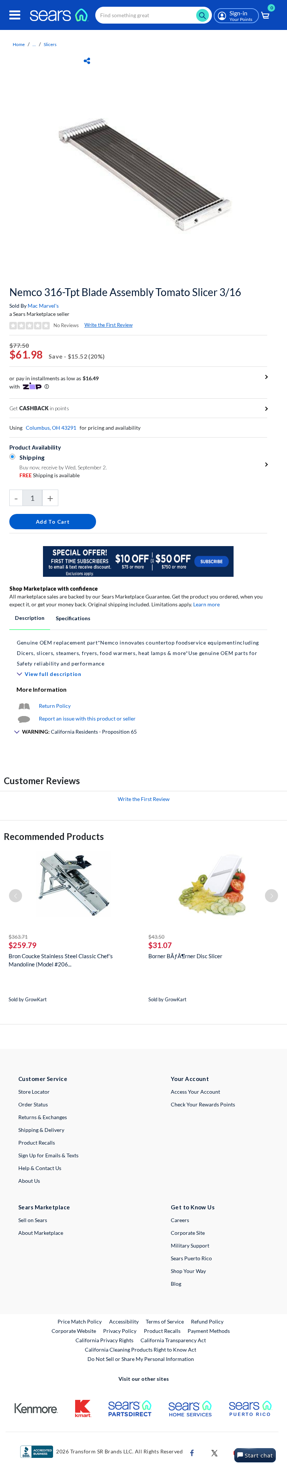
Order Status (33, 1104)
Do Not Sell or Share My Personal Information (140, 1359)
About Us (29, 1181)
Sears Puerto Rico (191, 1258)
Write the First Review (108, 325)
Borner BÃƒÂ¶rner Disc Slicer (185, 956)
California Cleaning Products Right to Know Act (140, 1349)
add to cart (53, 521)
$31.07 (160, 945)
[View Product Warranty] (23, 706)
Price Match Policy (80, 1321)
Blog (176, 1283)
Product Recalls (36, 1142)
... (34, 44)
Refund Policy (207, 1321)
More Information (41, 689)
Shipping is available (49, 475)
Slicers (50, 44)
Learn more (206, 604)
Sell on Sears (32, 1220)
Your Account (190, 1078)
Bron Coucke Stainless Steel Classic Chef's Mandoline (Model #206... (61, 960)
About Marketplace (40, 1233)
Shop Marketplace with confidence (53, 588)
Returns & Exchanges (42, 1117)
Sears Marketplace (44, 1207)
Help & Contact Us (39, 1168)
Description (29, 618)
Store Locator (34, 1091)
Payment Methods (209, 1331)
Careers (180, 1220)
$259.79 (23, 945)
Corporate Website (74, 1330)
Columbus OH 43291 (51, 427)
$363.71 (18, 937)
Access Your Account (195, 1091)
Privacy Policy (119, 1331)
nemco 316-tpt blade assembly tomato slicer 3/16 (125, 292)
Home (19, 44)
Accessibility (124, 1321)
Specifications (73, 618)
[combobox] (153, 15)
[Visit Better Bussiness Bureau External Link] (36, 1451)
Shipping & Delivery (41, 1130)
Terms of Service (165, 1321)
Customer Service (42, 1078)
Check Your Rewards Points (203, 1104)
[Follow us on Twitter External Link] (214, 1452)
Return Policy (55, 706)
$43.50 (156, 937)
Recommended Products (54, 836)
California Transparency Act (173, 1340)
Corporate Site (188, 1233)
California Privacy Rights (104, 1340)
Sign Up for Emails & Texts (48, 1155)
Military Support (190, 1245)
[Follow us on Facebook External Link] (192, 1452)
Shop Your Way (188, 1271)
